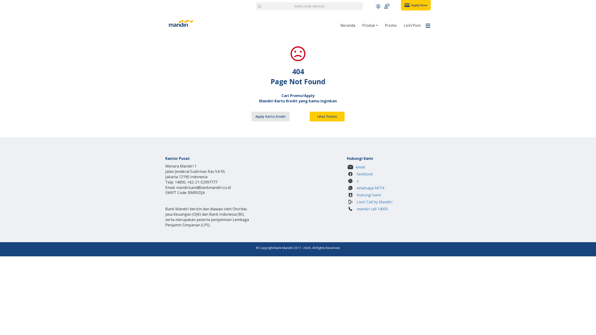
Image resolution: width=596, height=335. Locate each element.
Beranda (347, 25)
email (360, 167)
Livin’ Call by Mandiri (374, 201)
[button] (378, 6)
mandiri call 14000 (372, 208)
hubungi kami (368, 195)
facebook (364, 174)
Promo (391, 25)
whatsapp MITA (370, 188)
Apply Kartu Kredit (270, 116)
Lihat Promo (327, 116)
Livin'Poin (412, 25)
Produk (369, 25)
